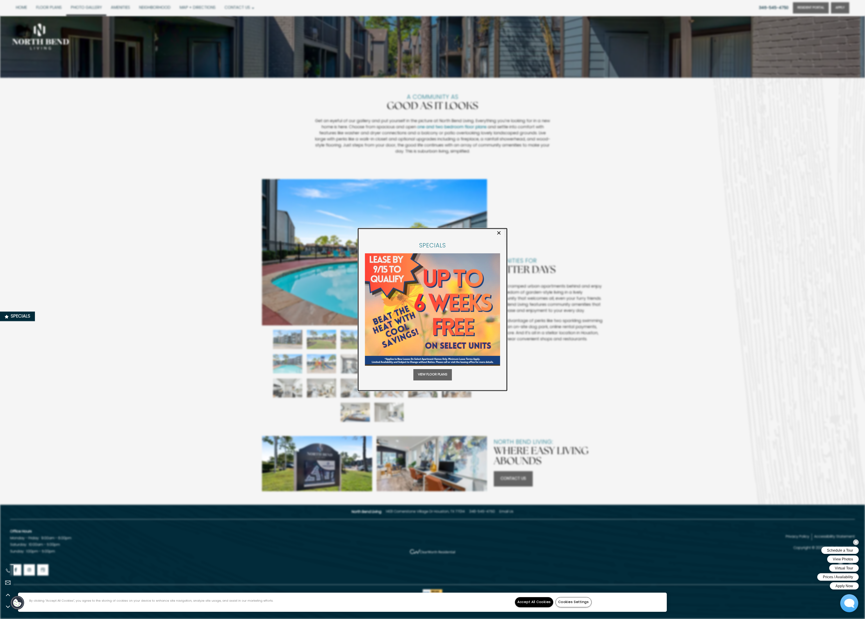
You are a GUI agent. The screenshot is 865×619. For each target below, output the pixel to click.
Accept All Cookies (534, 602)
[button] (432, 374)
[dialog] (432, 309)
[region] (342, 602)
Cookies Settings (573, 602)
